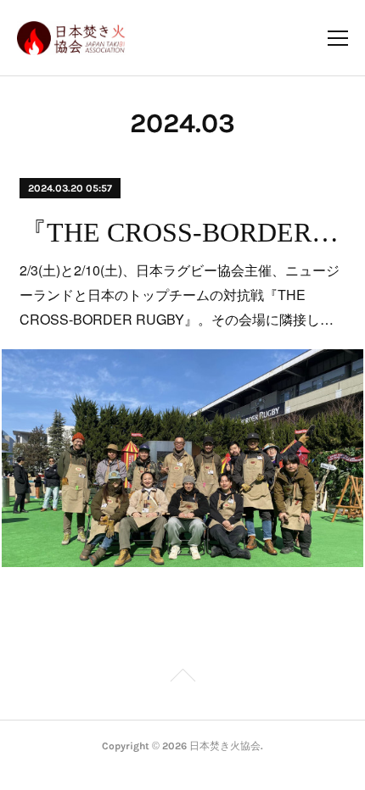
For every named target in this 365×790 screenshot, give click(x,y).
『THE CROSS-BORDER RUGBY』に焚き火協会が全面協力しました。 (182, 232)
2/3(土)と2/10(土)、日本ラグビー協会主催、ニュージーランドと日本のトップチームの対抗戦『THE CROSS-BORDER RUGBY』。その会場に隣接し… (180, 294)
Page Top (182, 678)
